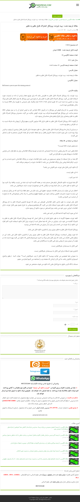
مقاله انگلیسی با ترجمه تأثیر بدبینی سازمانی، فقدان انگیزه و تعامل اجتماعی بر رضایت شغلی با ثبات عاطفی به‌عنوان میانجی (35, 435)
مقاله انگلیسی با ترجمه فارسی (67, 19)
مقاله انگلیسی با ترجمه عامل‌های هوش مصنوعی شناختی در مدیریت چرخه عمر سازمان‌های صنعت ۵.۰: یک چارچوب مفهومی (35, 459)
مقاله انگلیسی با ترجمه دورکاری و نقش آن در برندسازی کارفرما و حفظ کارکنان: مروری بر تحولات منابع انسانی (39, 443)
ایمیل (76, 309)
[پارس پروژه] (40, 6)
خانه (77, 19)
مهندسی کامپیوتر (53, 19)
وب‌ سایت (75, 316)
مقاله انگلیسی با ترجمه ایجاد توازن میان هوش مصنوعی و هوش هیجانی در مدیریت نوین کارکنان (42, 451)
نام (76, 302)
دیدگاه (75, 283)
